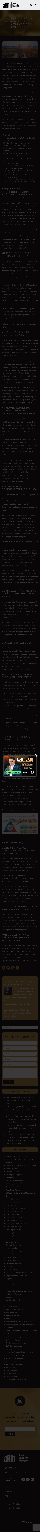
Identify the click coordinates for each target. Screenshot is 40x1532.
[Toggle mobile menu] (36, 5)
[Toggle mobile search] (31, 5)
